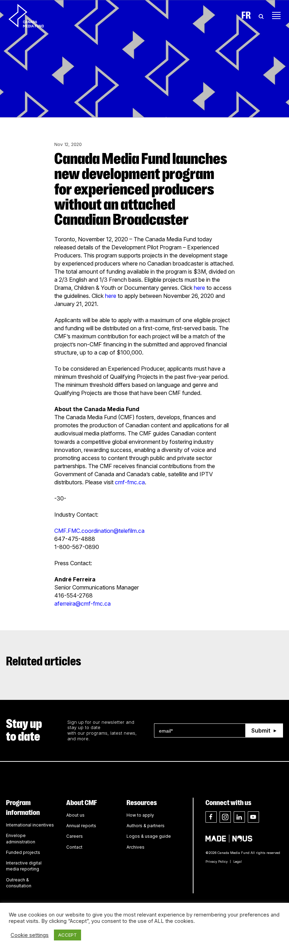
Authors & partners (146, 825)
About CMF (81, 802)
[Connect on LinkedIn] (239, 817)
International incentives (30, 825)
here (199, 287)
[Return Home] (32, 15)
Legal (237, 861)
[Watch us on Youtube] (253, 817)
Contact (74, 847)
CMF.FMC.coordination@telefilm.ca (99, 530)
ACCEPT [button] (67, 935)
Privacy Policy (216, 861)
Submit (260, 730)
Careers (74, 836)
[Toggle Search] (261, 15)
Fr (246, 15)
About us (75, 815)
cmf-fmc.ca (130, 482)
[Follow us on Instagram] (225, 817)
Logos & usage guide (149, 836)
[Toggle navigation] (276, 15)
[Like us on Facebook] (211, 817)
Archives (135, 847)
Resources (142, 802)
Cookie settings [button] (30, 935)
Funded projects (23, 852)
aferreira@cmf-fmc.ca (82, 603)
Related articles (43, 661)
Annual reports (81, 825)
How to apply (140, 815)
